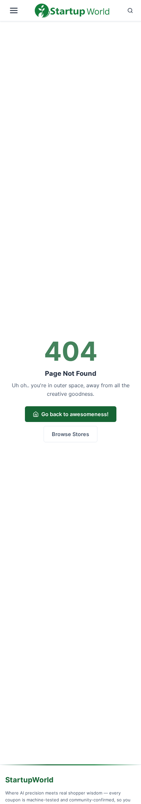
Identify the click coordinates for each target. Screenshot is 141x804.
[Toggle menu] (18, 10)
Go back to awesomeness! (75, 414)
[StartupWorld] (72, 11)
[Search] (124, 10)
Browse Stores (70, 434)
